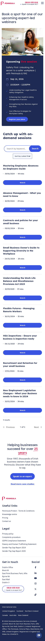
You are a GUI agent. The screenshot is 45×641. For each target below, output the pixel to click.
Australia (13, 615)
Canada (5, 615)
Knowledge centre (9, 514)
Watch (22, 182)
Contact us (6, 521)
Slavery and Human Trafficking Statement (19, 544)
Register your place (17, 119)
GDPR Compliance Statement (14, 540)
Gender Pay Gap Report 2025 (14, 551)
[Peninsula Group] (8, 3)
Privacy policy (7, 534)
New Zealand (23, 615)
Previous (10, 427)
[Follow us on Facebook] (35, 567)
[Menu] (42, 3)
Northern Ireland (31, 611)
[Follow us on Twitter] (35, 589)
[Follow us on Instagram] (35, 583)
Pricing (5, 518)
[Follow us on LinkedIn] (35, 573)
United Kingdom (8, 611)
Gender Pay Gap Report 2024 (14, 547)
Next (36, 427)
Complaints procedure (11, 537)
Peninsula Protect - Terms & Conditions (18, 511)
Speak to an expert (22, 476)
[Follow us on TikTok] (35, 595)
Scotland (20, 611)
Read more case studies (22, 484)
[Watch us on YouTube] (35, 578)
